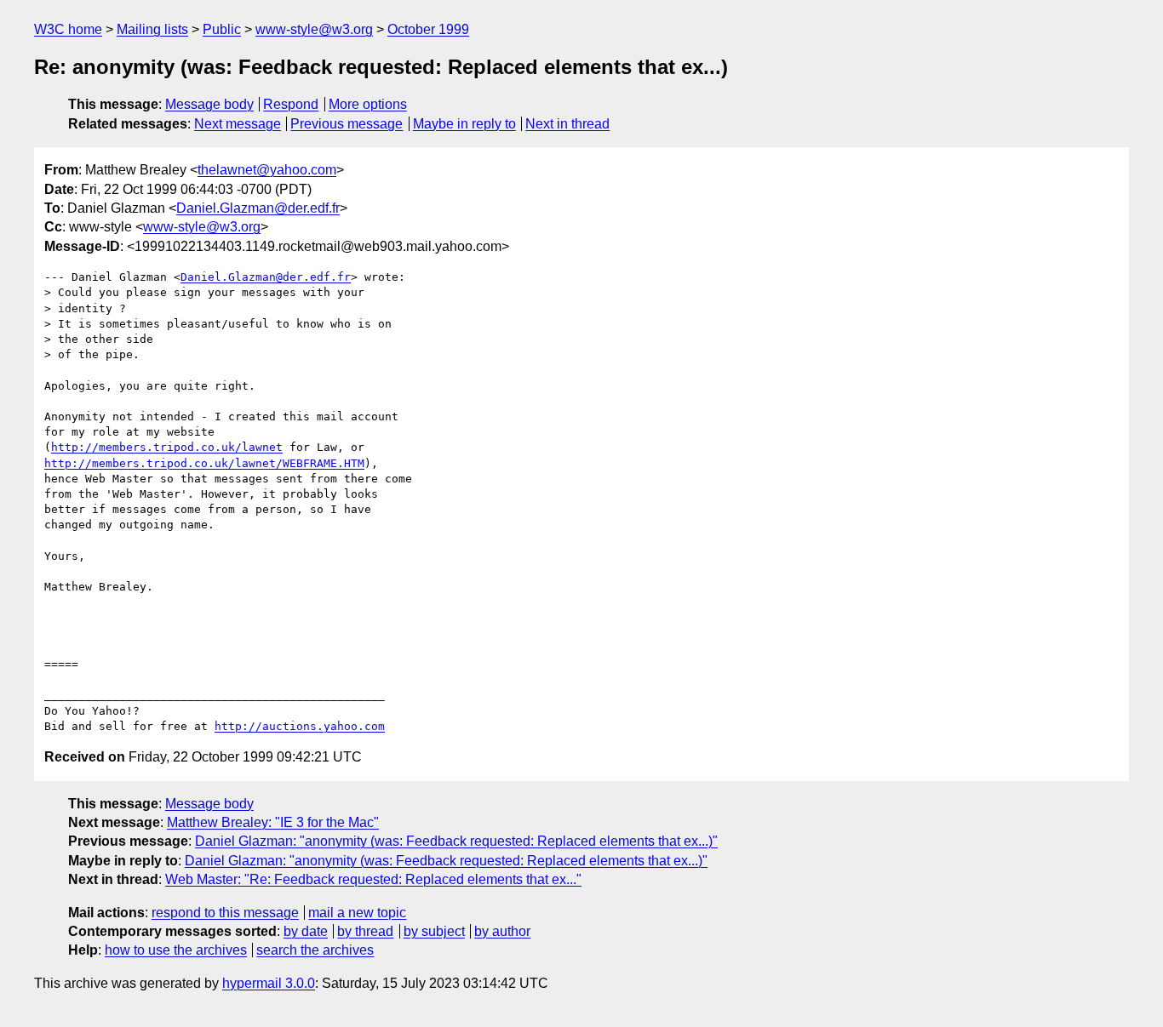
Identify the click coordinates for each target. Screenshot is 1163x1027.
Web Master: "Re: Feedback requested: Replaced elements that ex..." (373, 879)
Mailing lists (152, 29)
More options (368, 104)
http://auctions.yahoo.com (300, 726)
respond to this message (225, 912)
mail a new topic (357, 912)
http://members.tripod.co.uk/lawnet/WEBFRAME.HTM (204, 463)
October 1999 (428, 29)
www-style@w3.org (314, 29)
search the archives (315, 950)
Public (222, 29)
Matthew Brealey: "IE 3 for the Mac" (273, 822)
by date (306, 931)
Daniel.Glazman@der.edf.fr (258, 208)
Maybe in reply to (464, 124)
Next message (237, 124)
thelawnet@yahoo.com (267, 170)
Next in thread (567, 124)
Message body (209, 104)
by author (502, 931)
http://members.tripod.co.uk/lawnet (167, 447)
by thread (365, 931)
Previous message (346, 124)
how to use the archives (176, 950)
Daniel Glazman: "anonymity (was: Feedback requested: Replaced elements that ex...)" (456, 841)
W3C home (68, 29)
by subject (434, 931)
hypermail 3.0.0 (268, 983)
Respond (290, 104)
